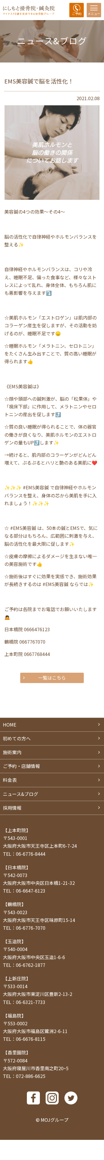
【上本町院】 (17, 830)
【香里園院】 (17, 1052)
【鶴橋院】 (14, 904)
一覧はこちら (52, 677)
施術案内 (12, 752)
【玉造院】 (14, 941)
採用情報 (12, 807)
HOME (9, 724)
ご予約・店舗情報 (21, 765)
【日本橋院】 (17, 867)
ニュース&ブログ (20, 793)
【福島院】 (14, 1015)
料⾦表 (10, 779)
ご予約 (76, 13)
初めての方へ (17, 738)
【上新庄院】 (17, 978)
